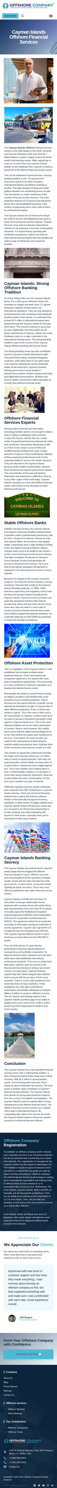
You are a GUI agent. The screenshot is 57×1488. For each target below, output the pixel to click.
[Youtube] (43, 1485)
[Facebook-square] (35, 1485)
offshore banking (37, 185)
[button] (51, 16)
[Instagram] (48, 1485)
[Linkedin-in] (52, 1485)
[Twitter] (39, 1485)
